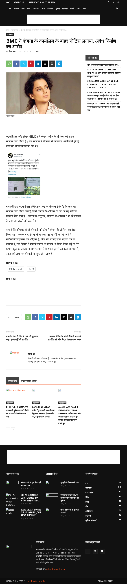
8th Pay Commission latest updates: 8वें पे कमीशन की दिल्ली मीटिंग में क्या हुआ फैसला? (103, 73)
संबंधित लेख (12, 380)
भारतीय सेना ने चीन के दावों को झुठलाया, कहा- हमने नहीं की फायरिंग (22, 338)
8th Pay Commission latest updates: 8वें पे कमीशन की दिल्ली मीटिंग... (30, 497)
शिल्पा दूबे (12, 51)
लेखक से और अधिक (28, 380)
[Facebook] (108, 2)
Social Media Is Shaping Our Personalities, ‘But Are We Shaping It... (31, 512)
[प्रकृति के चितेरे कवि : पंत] (52, 485)
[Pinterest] (31, 64)
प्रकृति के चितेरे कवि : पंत (70, 482)
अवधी (84, 8)
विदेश (28, 8)
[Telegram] (59, 64)
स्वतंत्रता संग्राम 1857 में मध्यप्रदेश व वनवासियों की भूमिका (70, 497)
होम (10, 8)
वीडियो (72, 8)
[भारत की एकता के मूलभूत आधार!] (52, 512)
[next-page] (13, 429)
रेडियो (78, 8)
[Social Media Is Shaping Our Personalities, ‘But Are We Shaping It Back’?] (12, 512)
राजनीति (16, 8)
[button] (117, 8)
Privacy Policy (105, 581)
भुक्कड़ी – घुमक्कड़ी (62, 8)
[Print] (52, 64)
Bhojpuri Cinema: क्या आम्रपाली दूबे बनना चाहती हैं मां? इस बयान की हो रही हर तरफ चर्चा (103, 106)
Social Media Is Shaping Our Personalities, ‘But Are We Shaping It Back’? (102, 84)
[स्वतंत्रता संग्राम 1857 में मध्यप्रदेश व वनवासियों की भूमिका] (52, 497)
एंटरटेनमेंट (36, 8)
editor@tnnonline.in (55, 569)
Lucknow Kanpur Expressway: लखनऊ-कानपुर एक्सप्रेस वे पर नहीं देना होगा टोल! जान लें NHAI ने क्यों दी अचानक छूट (104, 95)
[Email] (45, 64)
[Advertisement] (63, 19)
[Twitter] (113, 2)
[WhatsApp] (9, 64)
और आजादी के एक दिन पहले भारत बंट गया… (103, 64)
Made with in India (36, 581)
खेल (43, 8)
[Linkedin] (38, 64)
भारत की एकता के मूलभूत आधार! (70, 511)
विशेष (23, 8)
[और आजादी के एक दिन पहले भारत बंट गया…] (12, 485)
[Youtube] (118, 2)
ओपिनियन (50, 8)
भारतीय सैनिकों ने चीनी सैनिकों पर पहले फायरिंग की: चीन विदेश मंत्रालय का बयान (64, 338)
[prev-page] (8, 429)
